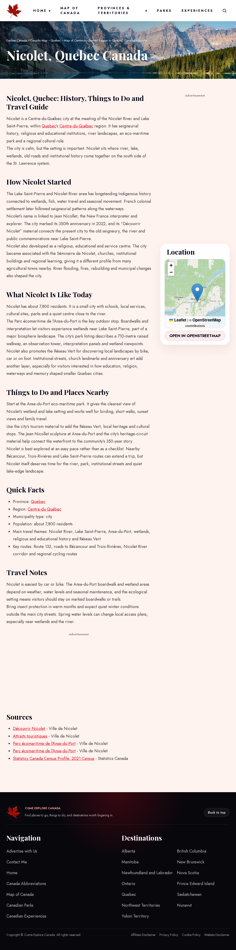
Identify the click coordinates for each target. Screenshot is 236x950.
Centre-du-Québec (76, 126)
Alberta (128, 851)
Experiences (197, 10)
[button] (197, 292)
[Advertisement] (78, 669)
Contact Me (16, 862)
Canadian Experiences (26, 916)
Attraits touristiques (30, 736)
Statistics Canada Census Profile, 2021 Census (53, 759)
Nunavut (184, 905)
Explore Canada (16, 40)
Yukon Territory (135, 916)
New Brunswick (190, 862)
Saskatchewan (189, 894)
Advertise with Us (21, 851)
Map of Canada (70, 10)
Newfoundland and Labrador (147, 873)
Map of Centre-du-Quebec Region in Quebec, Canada (99, 40)
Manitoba (130, 862)
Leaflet (179, 320)
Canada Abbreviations (26, 884)
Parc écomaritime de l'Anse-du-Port (44, 744)
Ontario (128, 884)
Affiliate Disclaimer (143, 934)
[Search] (224, 11)
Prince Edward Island (195, 884)
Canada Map (38, 40)
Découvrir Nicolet (29, 729)
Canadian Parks (19, 905)
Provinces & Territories (122, 10)
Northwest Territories (141, 905)
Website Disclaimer (217, 934)
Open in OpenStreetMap (195, 335)
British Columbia (191, 851)
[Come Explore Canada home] (14, 10)
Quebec (55, 40)
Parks (164, 10)
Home (42, 10)
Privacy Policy (168, 934)
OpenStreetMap (206, 320)
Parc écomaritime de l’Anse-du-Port (44, 751)
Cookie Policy (191, 934)
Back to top (217, 812)
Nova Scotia (188, 873)
